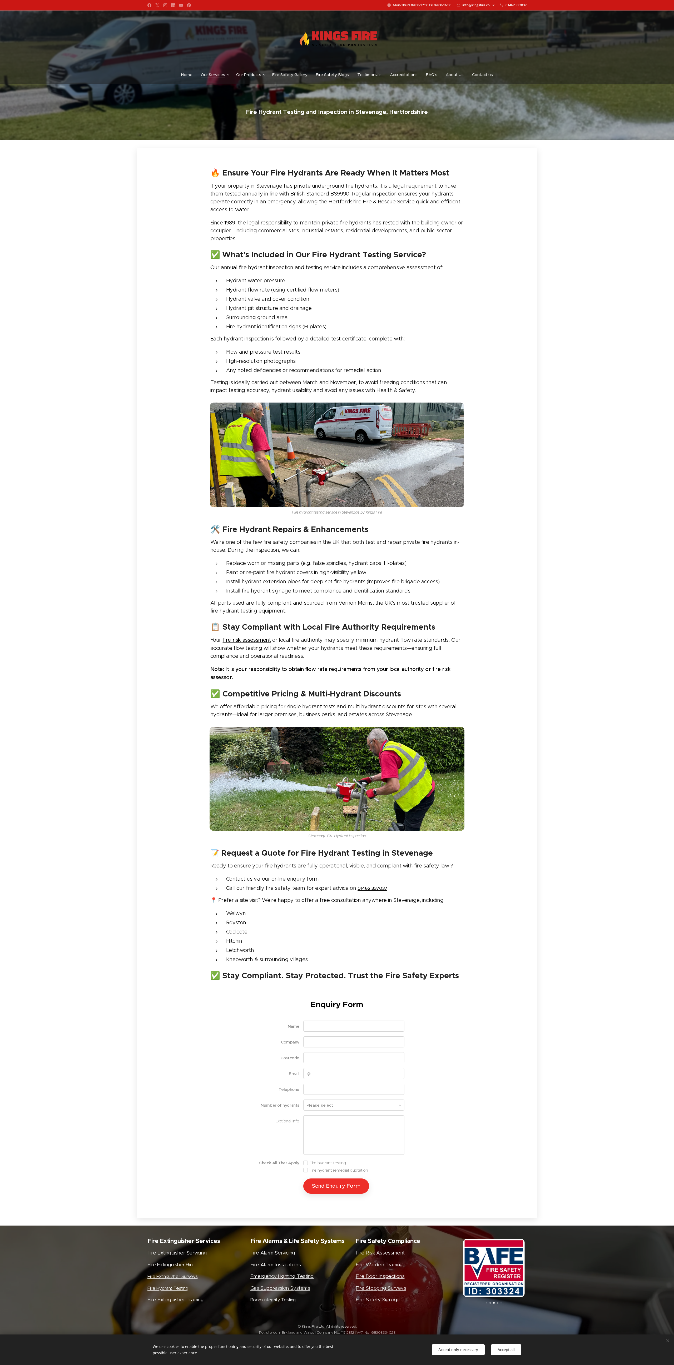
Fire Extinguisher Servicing (177, 1253)
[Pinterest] (189, 5)
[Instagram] (165, 5)
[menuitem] (189, 74)
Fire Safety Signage (378, 1300)
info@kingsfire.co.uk (478, 5)
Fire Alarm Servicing (272, 1253)
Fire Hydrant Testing (167, 1288)
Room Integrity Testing (273, 1300)
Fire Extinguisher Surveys (172, 1276)
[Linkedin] (173, 5)
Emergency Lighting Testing (282, 1276)
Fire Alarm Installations (275, 1265)
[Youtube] (181, 5)
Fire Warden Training (379, 1265)
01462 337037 (516, 5)
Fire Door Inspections (380, 1276)
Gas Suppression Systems (280, 1288)
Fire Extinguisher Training (175, 1300)
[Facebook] (149, 5)
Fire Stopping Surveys (381, 1288)
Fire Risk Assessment (380, 1253)
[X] (157, 5)
